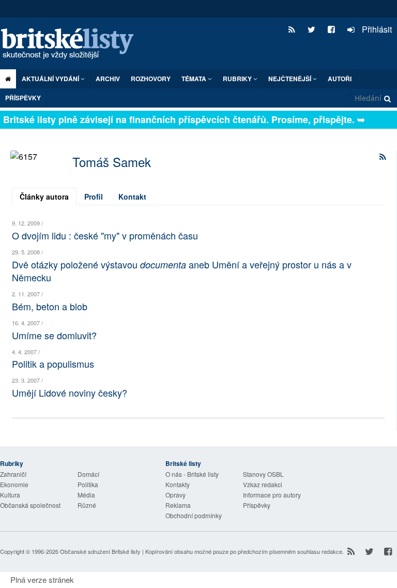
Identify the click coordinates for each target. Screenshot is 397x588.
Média (86, 494)
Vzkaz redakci (262, 484)
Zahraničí (13, 474)
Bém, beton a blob (49, 306)
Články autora (44, 196)
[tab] (44, 196)
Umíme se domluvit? (54, 335)
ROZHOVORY (151, 78)
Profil (93, 196)
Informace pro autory (272, 494)
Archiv (108, 78)
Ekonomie (14, 484)
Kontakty (177, 484)
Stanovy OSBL (263, 474)
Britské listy (72, 44)
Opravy (175, 494)
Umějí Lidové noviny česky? (69, 392)
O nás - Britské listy (192, 474)
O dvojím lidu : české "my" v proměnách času (105, 235)
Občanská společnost (30, 505)
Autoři (340, 78)
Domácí (88, 474)
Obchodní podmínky (193, 515)
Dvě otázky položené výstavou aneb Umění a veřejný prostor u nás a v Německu (182, 271)
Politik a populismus (53, 363)
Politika (88, 484)
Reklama (178, 505)
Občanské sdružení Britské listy (100, 551)
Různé (87, 505)
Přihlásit (376, 29)
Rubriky (238, 78)
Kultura (10, 494)
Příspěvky (23, 97)
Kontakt (132, 196)
